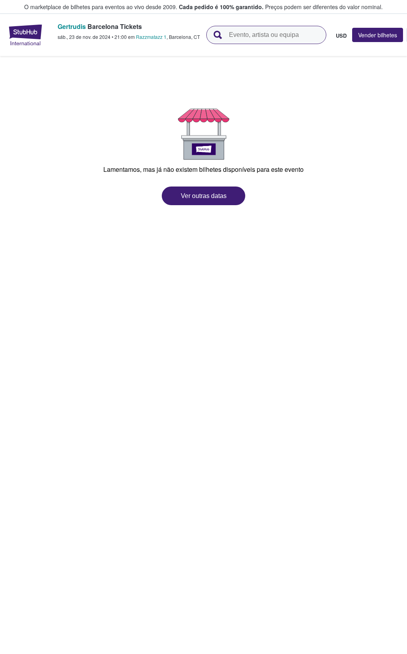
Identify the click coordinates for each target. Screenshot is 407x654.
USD (341, 35)
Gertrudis (72, 26)
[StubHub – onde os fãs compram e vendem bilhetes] (25, 35)
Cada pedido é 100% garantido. (221, 7)
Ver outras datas (204, 195)
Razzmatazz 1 (151, 36)
